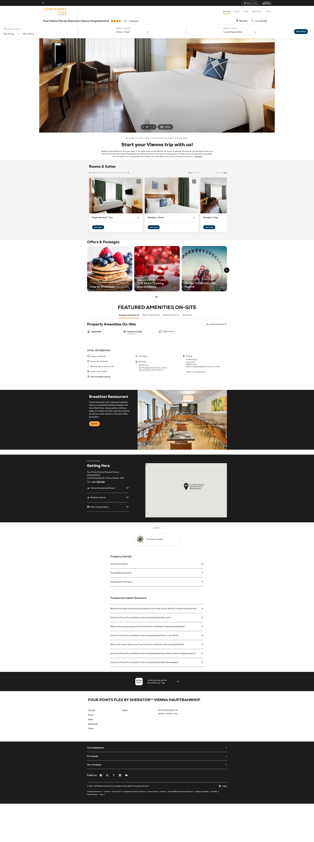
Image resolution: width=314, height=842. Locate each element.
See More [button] (198, 156)
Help (101, 794)
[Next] (226, 270)
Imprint (124, 710)
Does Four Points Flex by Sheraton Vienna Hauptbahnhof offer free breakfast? (144, 662)
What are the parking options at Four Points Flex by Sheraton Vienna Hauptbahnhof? (147, 626)
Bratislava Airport (98, 497)
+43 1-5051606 (261, 21)
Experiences (257, 11)
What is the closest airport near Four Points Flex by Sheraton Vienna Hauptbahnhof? (147, 644)
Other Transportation (100, 507)
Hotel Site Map (92, 794)
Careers (106, 791)
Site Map (214, 791)
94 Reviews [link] (133, 21)
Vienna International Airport (103, 488)
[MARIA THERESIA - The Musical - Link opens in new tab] (204, 268)
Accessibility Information (121, 573)
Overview (226, 11)
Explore (94, 423)
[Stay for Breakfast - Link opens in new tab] (109, 268)
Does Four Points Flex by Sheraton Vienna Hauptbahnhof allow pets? (140, 617)
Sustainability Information (121, 582)
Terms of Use (116, 791)
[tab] (129, 315)
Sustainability (96, 331)
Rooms (236, 11)
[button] (250, 3)
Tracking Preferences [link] (94, 791)
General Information (119, 564)
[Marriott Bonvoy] (265, 3)
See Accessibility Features (101, 376)
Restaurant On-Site (134, 331)
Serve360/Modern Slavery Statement (180, 791)
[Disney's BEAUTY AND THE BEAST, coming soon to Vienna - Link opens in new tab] (157, 268)
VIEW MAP (243, 21)
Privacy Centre (153, 791)
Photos (268, 11)
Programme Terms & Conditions (134, 791)
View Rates (98, 227)
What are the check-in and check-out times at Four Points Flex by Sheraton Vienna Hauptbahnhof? (153, 608)
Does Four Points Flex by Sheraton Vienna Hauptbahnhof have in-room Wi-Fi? (144, 635)
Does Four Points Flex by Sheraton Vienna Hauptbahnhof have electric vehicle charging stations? (153, 653)
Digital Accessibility (202, 791)
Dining (245, 11)
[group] (157, 420)
